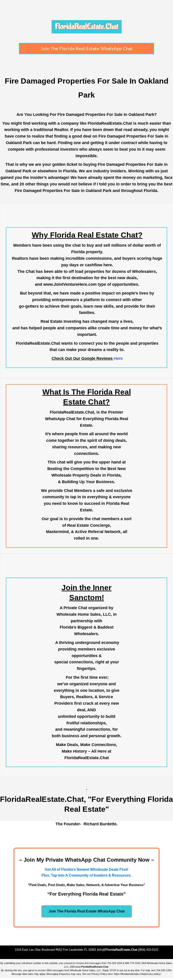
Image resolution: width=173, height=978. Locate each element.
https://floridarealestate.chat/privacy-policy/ (137, 974)
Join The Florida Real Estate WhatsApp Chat (87, 48)
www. (91, 966)
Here (118, 358)
